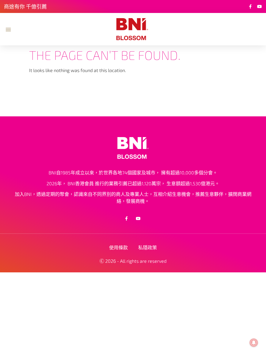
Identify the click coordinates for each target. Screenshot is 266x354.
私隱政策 (147, 247)
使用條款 (118, 247)
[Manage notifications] (254, 342)
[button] (8, 29)
